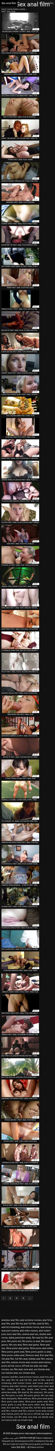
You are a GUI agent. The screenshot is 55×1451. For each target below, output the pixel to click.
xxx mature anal (9, 1373)
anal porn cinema (10, 1330)
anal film (5, 1323)
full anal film (7, 1358)
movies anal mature (41, 1362)
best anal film (14, 1334)
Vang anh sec (8, 1441)
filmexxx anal (32, 1355)
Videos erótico (37, 1447)
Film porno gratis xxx (34, 1444)
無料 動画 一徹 (23, 1447)
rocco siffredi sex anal (26, 1365)
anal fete (47, 1320)
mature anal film (19, 1411)
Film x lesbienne (37, 1441)
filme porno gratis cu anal (38, 1351)
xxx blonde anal (42, 1369)
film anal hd (37, 1337)
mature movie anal (20, 1362)
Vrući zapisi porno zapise (13, 9)
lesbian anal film (36, 1358)
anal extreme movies (31, 1320)
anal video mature (29, 1330)
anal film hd (17, 1323)
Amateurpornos (22, 1441)
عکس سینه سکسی (10, 1438)
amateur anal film (10, 1320)
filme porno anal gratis (17, 1348)
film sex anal (15, 1344)
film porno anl (14, 1341)
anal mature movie (30, 1327)
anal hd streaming (10, 1327)
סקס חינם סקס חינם (15, 1444)
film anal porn (36, 1392)
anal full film (30, 1323)
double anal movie (36, 1389)
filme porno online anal (12, 1355)
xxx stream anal (27, 1373)
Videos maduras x (44, 1438)
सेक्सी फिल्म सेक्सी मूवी (27, 1438)
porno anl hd (7, 1365)
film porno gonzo (32, 1395)
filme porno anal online (41, 1348)
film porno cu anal (31, 1341)
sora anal (28, 1369)
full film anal (21, 1358)
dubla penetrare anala (20, 1337)
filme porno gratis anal (12, 1351)
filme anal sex (24, 1398)
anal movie (45, 1327)
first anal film (46, 1355)
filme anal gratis (31, 1344)
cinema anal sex (30, 1334)
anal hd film (43, 1323)
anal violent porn (36, 1386)
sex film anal (16, 1369)
